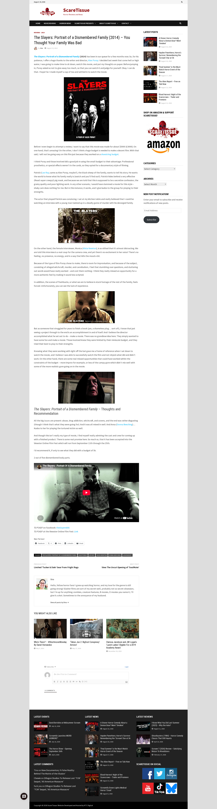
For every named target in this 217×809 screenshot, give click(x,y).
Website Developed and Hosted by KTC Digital (75, 805)
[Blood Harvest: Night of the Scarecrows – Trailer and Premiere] (150, 94)
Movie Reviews (50, 23)
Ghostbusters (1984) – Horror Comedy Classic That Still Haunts (167, 737)
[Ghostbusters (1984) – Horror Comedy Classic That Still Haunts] (143, 736)
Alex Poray (93, 60)
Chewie (37, 778)
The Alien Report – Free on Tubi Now (115, 762)
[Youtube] (172, 1)
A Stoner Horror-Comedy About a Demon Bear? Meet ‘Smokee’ (170, 41)
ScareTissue (76, 10)
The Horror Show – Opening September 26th (60, 750)
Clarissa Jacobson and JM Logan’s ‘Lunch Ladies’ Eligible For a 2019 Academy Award (121, 645)
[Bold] (54, 681)
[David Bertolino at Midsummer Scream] (40, 723)
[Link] (79, 681)
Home (38, 23)
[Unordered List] (70, 681)
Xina (41, 48)
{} (83, 681)
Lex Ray (45, 172)
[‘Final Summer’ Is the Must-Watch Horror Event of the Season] (150, 67)
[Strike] (64, 681)
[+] (86, 681)
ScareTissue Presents (84, 23)
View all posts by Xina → (59, 602)
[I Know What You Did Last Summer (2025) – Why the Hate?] (143, 723)
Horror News (65, 23)
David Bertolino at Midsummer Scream (64, 723)
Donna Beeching (124, 424)
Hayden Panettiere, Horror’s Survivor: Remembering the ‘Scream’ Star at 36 (170, 55)
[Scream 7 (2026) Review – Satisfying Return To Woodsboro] (143, 749)
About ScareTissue (107, 23)
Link (76, 531)
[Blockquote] (73, 681)
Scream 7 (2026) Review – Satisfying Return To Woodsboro (167, 750)
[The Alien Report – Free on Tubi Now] (150, 81)
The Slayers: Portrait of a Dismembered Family (59, 555)
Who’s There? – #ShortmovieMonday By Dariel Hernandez (50, 643)
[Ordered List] (67, 681)
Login (127, 667)
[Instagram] (179, 1)
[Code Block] (76, 681)
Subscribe (151, 219)
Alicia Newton (89, 248)
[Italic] (57, 681)
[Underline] (60, 681)
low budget (127, 555)
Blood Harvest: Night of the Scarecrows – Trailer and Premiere (170, 97)
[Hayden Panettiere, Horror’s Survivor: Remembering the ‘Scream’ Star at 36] (150, 53)
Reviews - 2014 (39, 33)
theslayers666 (63, 527)
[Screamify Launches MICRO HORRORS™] (40, 736)
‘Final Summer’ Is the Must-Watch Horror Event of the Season (170, 69)
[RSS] (182, 1)
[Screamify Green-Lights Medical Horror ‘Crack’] (92, 788)
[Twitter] (175, 1)
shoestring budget (110, 154)
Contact (125, 23)
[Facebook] (169, 1)
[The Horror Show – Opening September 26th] (40, 749)
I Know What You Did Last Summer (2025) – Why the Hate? (165, 724)
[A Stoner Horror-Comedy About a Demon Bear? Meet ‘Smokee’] (150, 38)
